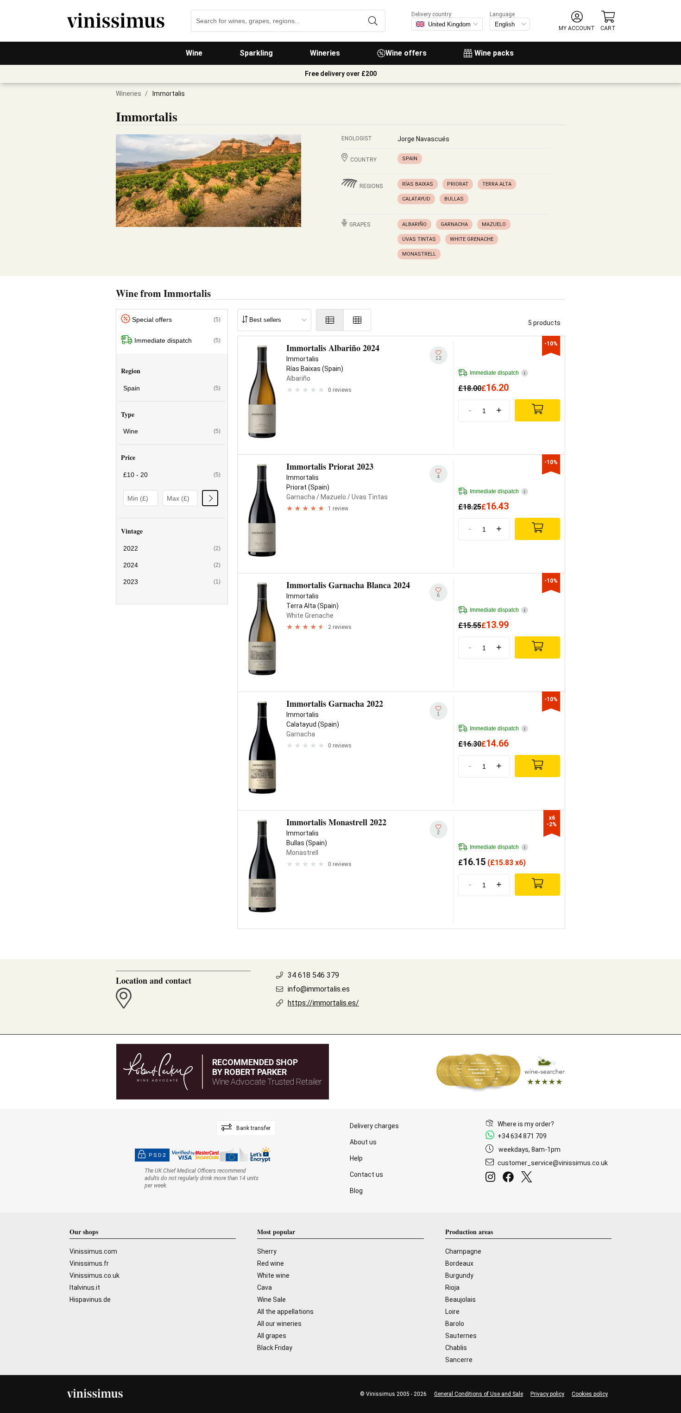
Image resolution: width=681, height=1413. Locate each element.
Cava (264, 1287)
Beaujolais (460, 1299)
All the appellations (285, 1311)
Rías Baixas (417, 184)
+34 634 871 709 (522, 1136)
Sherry (267, 1251)
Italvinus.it (84, 1287)
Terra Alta (496, 184)
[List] (330, 320)
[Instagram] (492, 1178)
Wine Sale (271, 1299)
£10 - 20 (172, 474)
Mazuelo (494, 224)
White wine (273, 1275)
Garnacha (454, 224)
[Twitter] (528, 1178)
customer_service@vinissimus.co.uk (553, 1163)
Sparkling (256, 53)
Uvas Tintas (419, 239)
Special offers (176, 319)
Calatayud (416, 199)
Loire (452, 1311)
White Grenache (471, 239)
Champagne (463, 1251)
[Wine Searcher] (500, 1071)
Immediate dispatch (177, 340)
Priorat (457, 184)
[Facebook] (510, 1178)
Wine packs (494, 53)
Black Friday (274, 1347)
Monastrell (419, 254)
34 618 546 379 (313, 975)
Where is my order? (526, 1124)
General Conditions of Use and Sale (478, 1394)
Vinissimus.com (93, 1251)
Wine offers (406, 53)
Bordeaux (459, 1263)
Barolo (454, 1323)
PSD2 (157, 1155)
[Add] (537, 410)
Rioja (452, 1287)
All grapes (271, 1335)
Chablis (456, 1347)
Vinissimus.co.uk (94, 1275)
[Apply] (210, 498)
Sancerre (459, 1359)
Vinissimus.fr (89, 1263)
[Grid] (357, 320)
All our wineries (279, 1323)
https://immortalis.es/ (323, 1003)
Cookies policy (590, 1394)
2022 (172, 548)
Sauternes (461, 1335)
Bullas (454, 199)
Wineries (325, 53)
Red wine (270, 1263)
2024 (172, 565)
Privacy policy (547, 1394)
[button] (577, 21)
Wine (194, 53)
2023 (172, 581)
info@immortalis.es (319, 989)
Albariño (414, 224)
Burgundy (459, 1275)
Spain (409, 159)
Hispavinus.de (90, 1299)
